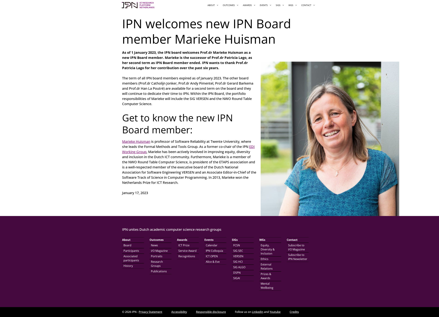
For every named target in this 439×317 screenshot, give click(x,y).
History (128, 266)
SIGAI (236, 278)
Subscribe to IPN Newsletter (297, 257)
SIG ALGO (239, 267)
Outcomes (229, 5)
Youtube (275, 312)
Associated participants (131, 258)
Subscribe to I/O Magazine (296, 247)
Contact (306, 5)
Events (264, 5)
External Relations (267, 266)
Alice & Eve (213, 262)
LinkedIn (257, 312)
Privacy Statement (150, 312)
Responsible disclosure (211, 312)
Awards (247, 5)
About (211, 5)
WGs (290, 5)
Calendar (211, 245)
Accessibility (179, 312)
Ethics (264, 259)
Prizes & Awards (266, 276)
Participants (131, 251)
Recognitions (186, 256)
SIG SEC (238, 251)
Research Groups (157, 264)
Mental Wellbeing (267, 286)
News (154, 245)
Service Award (187, 251)
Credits (294, 312)
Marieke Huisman (136, 141)
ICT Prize (183, 245)
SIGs (278, 5)
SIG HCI (238, 262)
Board (127, 245)
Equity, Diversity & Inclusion (268, 249)
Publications (159, 271)
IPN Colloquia (214, 251)
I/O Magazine (159, 251)
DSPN (237, 273)
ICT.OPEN (212, 256)
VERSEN (238, 256)
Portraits (156, 256)
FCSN (236, 245)
